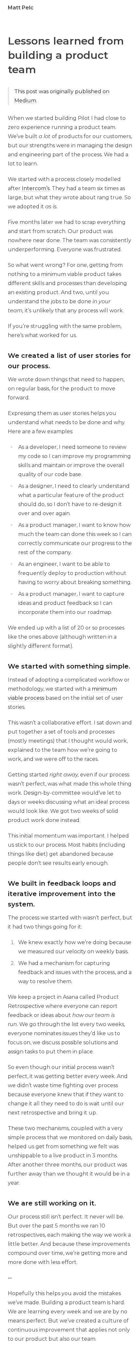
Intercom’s (35, 188)
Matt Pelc (21, 8)
